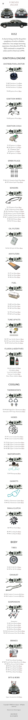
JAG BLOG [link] (14, 714)
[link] (14, 3)
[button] (3, 3)
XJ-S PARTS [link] (14, 716)
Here (22, 594)
